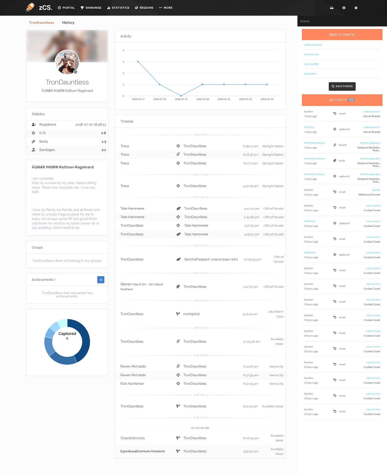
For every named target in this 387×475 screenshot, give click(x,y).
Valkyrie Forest (313, 44)
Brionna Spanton (370, 142)
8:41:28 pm (250, 366)
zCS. (44, 7)
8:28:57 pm (250, 154)
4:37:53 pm (251, 225)
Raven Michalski (133, 366)
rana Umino (373, 205)
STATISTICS (120, 7)
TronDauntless (41, 23)
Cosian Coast (371, 210)
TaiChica (309, 127)
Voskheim (310, 73)
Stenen (126, 284)
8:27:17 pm (250, 163)
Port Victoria (311, 54)
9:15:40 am (250, 314)
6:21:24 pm (250, 406)
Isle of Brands (371, 116)
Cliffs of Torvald (273, 208)
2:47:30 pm (250, 286)
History (68, 23)
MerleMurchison (314, 142)
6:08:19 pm (251, 438)
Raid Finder (344, 86)
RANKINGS (93, 7)
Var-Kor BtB (311, 64)
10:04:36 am (251, 341)
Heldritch (310, 221)
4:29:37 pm (251, 234)
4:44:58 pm (252, 217)
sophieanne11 (371, 111)
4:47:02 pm (252, 208)
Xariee (376, 189)
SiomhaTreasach (197, 259)
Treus (124, 146)
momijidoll (191, 314)
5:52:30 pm (250, 451)
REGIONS (146, 7)
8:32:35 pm (250, 383)
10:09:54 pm (252, 259)
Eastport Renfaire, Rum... (368, 149)
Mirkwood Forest (369, 194)
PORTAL (68, 7)
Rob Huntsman (132, 384)
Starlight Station (273, 146)
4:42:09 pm (251, 186)
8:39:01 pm (250, 146)
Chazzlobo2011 (132, 438)
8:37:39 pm (250, 375)
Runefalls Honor (273, 406)
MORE (167, 7)
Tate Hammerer (132, 208)
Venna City (276, 366)
